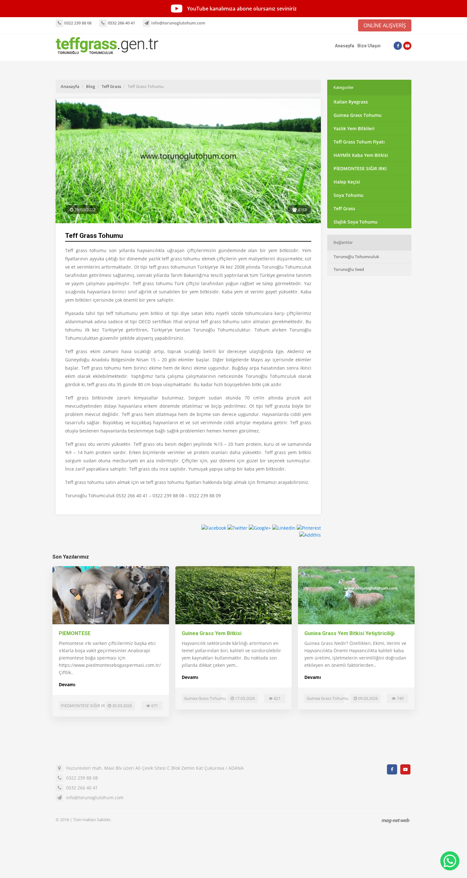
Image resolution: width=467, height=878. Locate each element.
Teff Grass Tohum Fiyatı (359, 142)
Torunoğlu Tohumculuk (356, 256)
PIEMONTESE (75, 633)
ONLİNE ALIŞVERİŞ (384, 25)
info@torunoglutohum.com (177, 23)
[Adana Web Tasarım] (395, 820)
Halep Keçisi (347, 182)
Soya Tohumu (348, 195)
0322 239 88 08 (77, 23)
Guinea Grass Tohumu (358, 115)
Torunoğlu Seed (349, 269)
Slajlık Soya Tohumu (355, 222)
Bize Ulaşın (369, 45)
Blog (90, 86)
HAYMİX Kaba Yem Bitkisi (361, 155)
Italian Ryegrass (351, 102)
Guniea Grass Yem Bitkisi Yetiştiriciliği (349, 633)
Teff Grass (111, 86)
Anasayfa (344, 45)
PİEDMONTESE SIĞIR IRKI (360, 168)
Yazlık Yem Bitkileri (354, 128)
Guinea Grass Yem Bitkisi (211, 633)
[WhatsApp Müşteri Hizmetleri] (449, 860)
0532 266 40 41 (121, 23)
